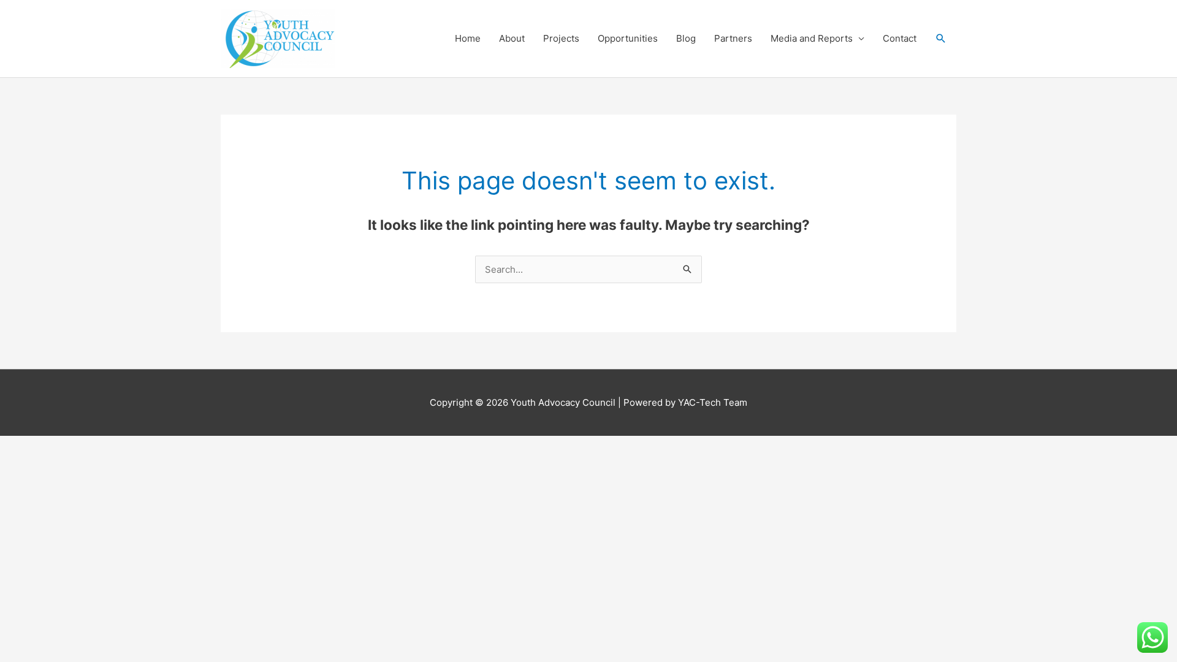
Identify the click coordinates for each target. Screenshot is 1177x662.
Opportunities (628, 38)
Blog (686, 38)
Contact (899, 38)
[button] (941, 38)
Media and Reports (812, 38)
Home (468, 38)
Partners (733, 38)
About (512, 38)
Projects (561, 38)
